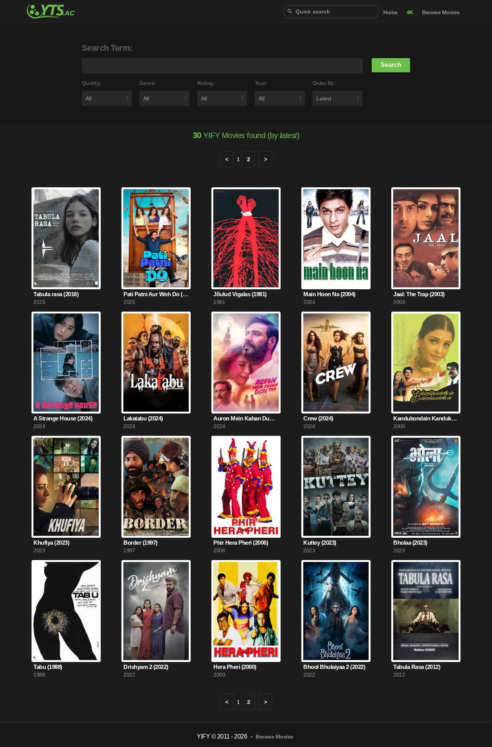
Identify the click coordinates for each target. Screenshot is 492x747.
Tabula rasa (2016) (55, 294)
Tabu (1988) (47, 667)
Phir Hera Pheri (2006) (240, 542)
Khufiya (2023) (51, 542)
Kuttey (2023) (319, 542)
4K (410, 12)
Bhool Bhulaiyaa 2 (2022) (334, 667)
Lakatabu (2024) (143, 418)
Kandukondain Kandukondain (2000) (426, 418)
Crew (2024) (318, 418)
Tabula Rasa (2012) (416, 667)
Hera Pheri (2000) (234, 667)
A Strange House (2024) (62, 418)
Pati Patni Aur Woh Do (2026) (156, 294)
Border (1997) (140, 542)
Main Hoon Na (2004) (329, 294)
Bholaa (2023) (410, 542)
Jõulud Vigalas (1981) (240, 294)
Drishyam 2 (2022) (145, 667)
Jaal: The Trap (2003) (419, 294)
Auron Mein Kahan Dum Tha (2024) (246, 418)
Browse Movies (441, 12)
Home (390, 12)
